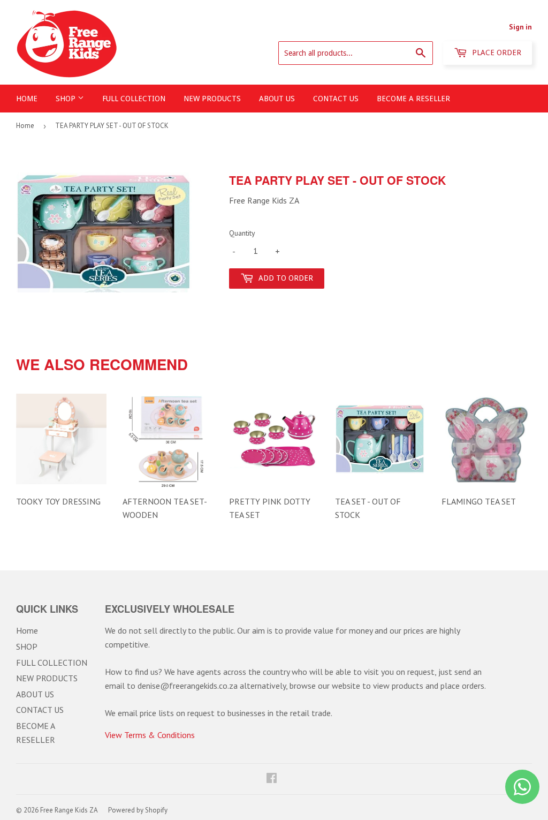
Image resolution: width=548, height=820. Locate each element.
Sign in (520, 27)
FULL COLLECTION (133, 98)
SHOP (67, 98)
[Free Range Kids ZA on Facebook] (271, 778)
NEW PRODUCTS (212, 98)
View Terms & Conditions (150, 734)
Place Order (495, 52)
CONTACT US (336, 98)
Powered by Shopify (138, 810)
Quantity (242, 233)
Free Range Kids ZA (69, 810)
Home (26, 98)
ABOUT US (277, 98)
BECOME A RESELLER (413, 98)
